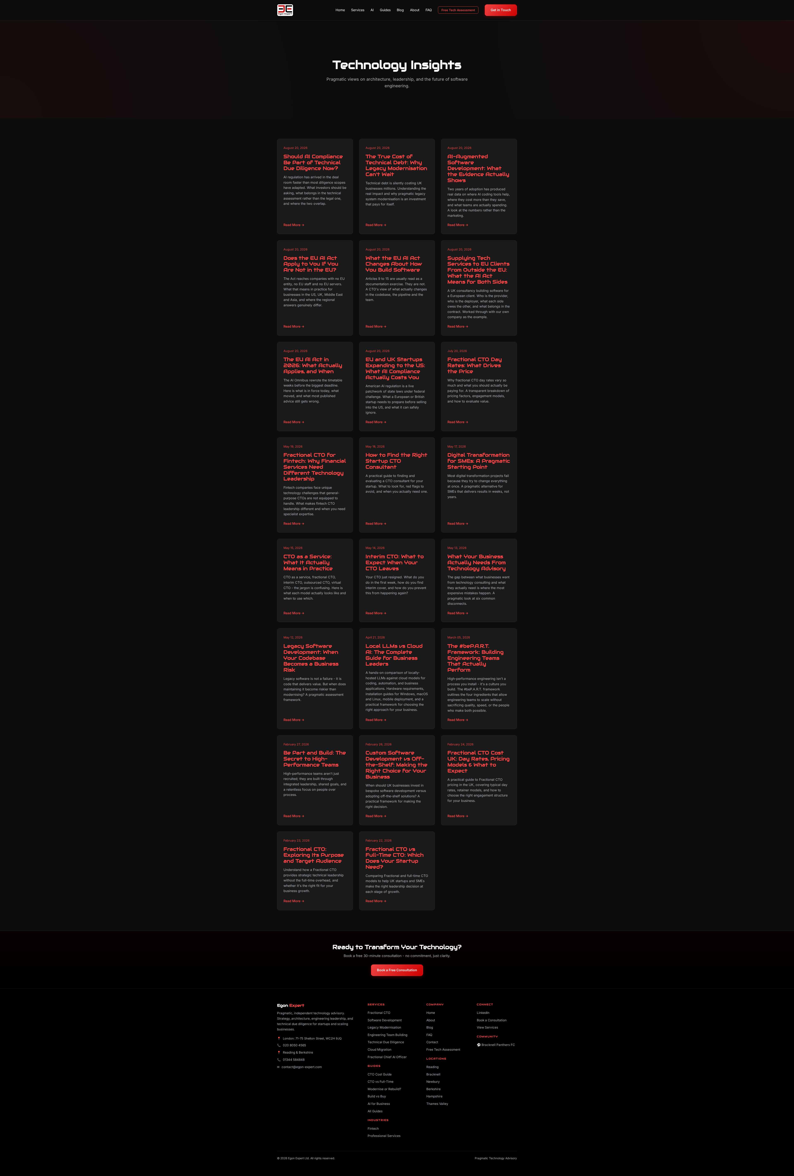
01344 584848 (294, 1060)
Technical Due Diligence (386, 1042)
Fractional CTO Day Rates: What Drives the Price (474, 365)
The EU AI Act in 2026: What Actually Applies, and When (312, 365)
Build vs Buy (377, 1096)
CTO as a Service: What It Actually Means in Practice (308, 562)
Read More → (293, 225)
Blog (400, 10)
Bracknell (433, 1074)
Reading (432, 1067)
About (414, 10)
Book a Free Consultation (397, 970)
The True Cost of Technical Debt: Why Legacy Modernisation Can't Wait (396, 165)
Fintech (373, 1128)
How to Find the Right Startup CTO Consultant (396, 461)
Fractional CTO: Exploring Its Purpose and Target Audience (313, 855)
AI (372, 10)
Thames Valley (437, 1104)
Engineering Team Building (387, 1035)
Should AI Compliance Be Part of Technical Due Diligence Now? (313, 162)
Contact (432, 1042)
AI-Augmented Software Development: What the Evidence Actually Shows (478, 168)
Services (357, 10)
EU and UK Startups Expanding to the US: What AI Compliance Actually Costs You (395, 368)
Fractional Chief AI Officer (387, 1057)
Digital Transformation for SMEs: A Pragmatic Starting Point (478, 461)
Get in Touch (501, 10)
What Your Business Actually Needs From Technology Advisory (476, 562)
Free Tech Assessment (458, 10)
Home (340, 10)
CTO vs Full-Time (380, 1082)
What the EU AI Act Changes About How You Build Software (394, 264)
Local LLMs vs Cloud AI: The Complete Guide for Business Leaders (394, 655)
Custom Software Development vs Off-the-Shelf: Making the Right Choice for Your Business (396, 765)
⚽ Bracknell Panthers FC (496, 1045)
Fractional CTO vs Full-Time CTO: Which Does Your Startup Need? (395, 858)
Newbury (433, 1082)
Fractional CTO (379, 1013)
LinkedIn (483, 1013)
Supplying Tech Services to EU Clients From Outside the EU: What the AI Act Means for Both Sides (478, 270)
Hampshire (434, 1096)
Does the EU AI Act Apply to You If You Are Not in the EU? (310, 264)
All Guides (375, 1111)
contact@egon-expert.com (302, 1067)
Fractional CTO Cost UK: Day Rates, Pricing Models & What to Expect (478, 762)
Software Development (385, 1020)
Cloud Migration (379, 1049)
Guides (385, 10)
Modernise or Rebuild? (384, 1089)
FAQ (429, 10)
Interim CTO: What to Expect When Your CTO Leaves (395, 562)
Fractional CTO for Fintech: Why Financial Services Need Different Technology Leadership (314, 467)
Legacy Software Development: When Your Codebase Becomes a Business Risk (310, 658)
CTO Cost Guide (380, 1074)
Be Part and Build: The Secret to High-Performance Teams (314, 759)
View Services (487, 1027)
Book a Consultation (492, 1020)
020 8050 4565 (294, 1045)
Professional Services (384, 1136)
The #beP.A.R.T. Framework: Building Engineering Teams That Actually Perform (475, 658)
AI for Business (379, 1104)
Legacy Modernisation (384, 1027)
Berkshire (433, 1089)
